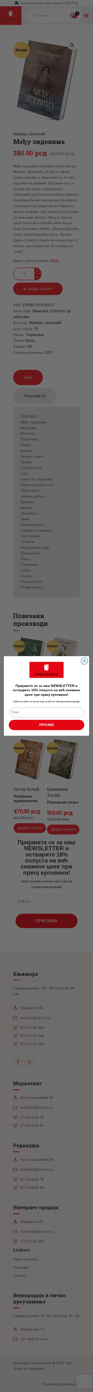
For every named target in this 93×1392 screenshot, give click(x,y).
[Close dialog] (84, 661)
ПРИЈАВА (46, 725)
